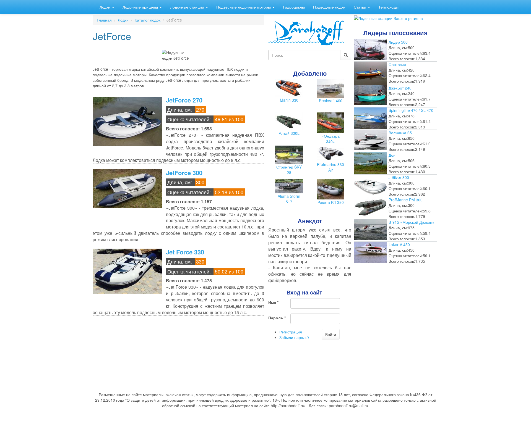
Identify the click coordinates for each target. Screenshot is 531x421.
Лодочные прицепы (141, 7)
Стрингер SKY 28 (289, 169)
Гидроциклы (294, 7)
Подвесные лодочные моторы (244, 7)
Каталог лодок (147, 20)
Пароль (277, 317)
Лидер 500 (398, 42)
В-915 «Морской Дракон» (411, 222)
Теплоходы (388, 7)
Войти (330, 334)
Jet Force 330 (185, 252)
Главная (104, 20)
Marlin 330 (289, 100)
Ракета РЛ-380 (330, 202)
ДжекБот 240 (400, 88)
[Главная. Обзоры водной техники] (306, 32)
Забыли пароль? (294, 337)
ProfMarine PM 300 (406, 199)
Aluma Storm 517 (289, 198)
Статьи (360, 7)
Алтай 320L (289, 133)
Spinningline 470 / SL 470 (411, 110)
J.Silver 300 (399, 177)
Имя (273, 302)
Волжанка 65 (400, 132)
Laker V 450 (399, 244)
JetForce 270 (184, 100)
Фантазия (397, 64)
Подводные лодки (329, 7)
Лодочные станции (187, 7)
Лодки (105, 7)
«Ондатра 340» (331, 138)
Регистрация (290, 332)
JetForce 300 (184, 172)
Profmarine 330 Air (330, 167)
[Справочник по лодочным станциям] (388, 17)
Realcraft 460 (330, 100)
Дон (392, 155)
